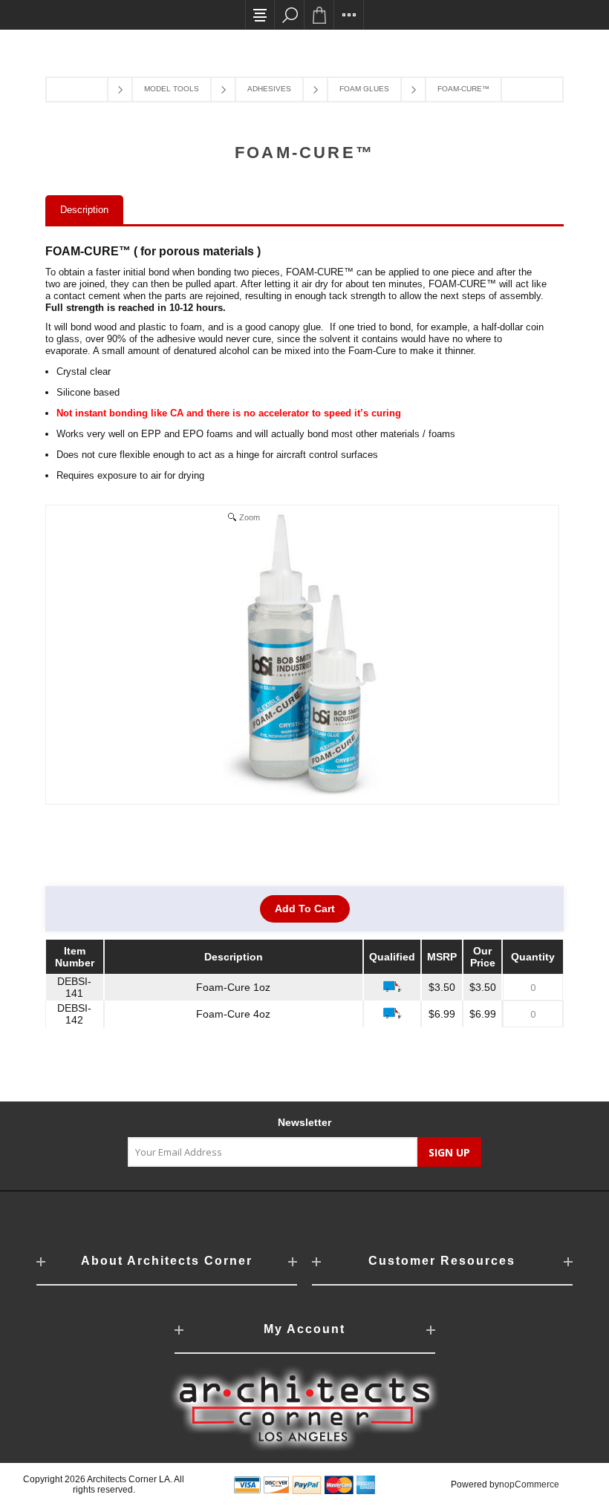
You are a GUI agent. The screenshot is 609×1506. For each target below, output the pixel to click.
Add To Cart (305, 908)
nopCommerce (529, 1484)
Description (84, 209)
